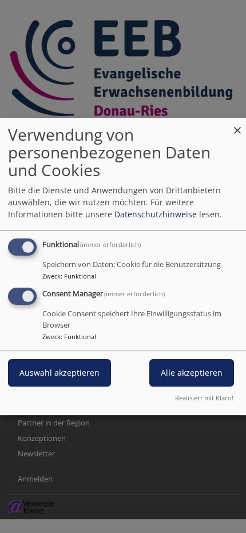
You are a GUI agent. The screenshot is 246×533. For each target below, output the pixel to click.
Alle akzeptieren (192, 372)
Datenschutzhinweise (155, 214)
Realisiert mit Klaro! (204, 397)
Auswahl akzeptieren (59, 372)
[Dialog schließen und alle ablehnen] (237, 125)
